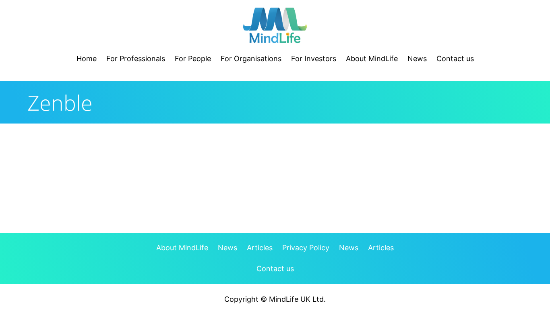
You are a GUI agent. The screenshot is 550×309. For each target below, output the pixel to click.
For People (193, 58)
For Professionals (135, 58)
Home (87, 58)
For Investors (313, 58)
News (417, 58)
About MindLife (372, 58)
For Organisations (251, 58)
